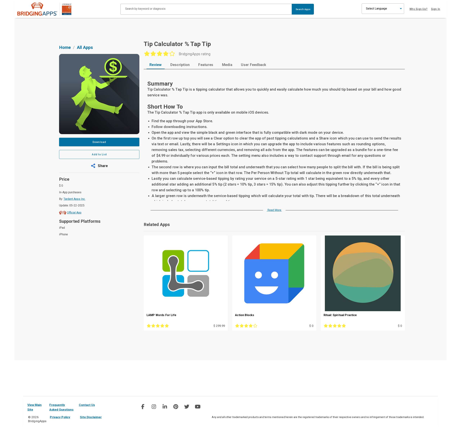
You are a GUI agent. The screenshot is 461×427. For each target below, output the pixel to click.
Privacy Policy (60, 417)
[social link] (142, 407)
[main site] (44, 9)
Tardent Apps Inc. (74, 199)
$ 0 (311, 326)
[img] (143, 406)
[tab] (156, 64)
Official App (74, 212)
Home (65, 47)
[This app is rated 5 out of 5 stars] (173, 326)
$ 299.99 (219, 326)
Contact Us (87, 405)
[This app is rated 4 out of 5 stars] (261, 326)
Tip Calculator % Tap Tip (177, 43)
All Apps (85, 47)
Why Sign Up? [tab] (418, 9)
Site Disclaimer (91, 417)
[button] (99, 166)
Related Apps (157, 224)
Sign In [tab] (435, 9)
